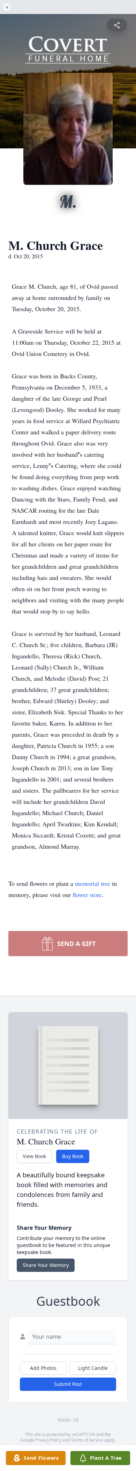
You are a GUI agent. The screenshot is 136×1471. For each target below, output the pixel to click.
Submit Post (68, 1384)
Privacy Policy (48, 1440)
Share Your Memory (46, 1265)
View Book (34, 1156)
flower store (87, 894)
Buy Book (72, 1156)
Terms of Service (87, 1440)
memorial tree (92, 883)
